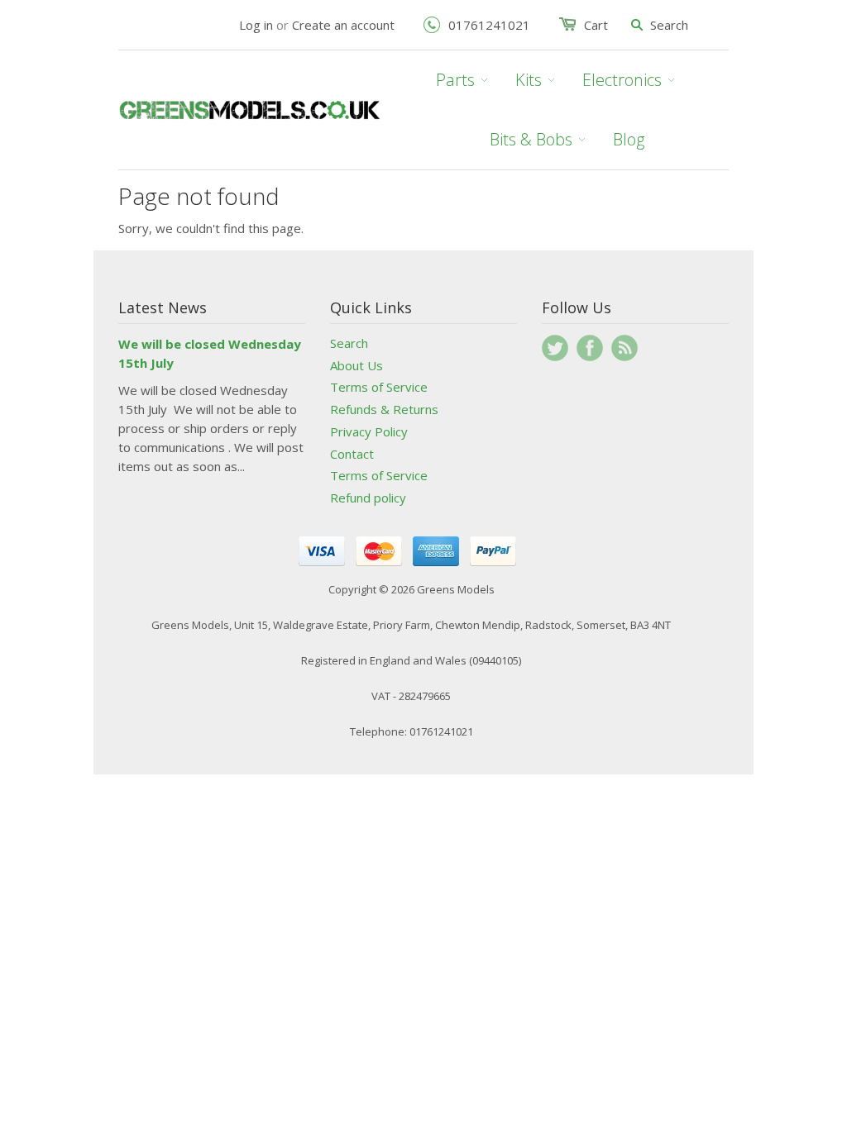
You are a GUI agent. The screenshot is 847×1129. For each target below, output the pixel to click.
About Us (356, 365)
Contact (352, 453)
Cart (596, 25)
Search (349, 343)
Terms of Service (379, 387)
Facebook (590, 348)
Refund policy (368, 497)
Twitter (555, 348)
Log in (256, 25)
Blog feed (624, 348)
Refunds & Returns (384, 409)
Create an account (343, 25)
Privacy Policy (369, 431)
